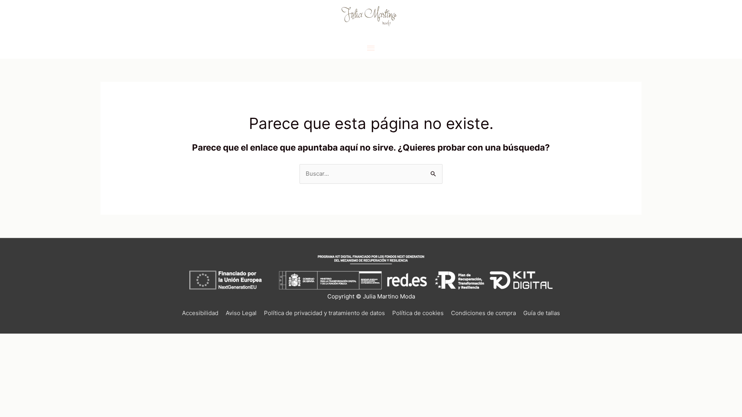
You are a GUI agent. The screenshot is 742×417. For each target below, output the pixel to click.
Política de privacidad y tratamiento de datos (324, 313)
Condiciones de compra (483, 313)
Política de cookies (418, 313)
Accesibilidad (200, 313)
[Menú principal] (371, 48)
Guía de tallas (541, 313)
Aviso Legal (241, 313)
